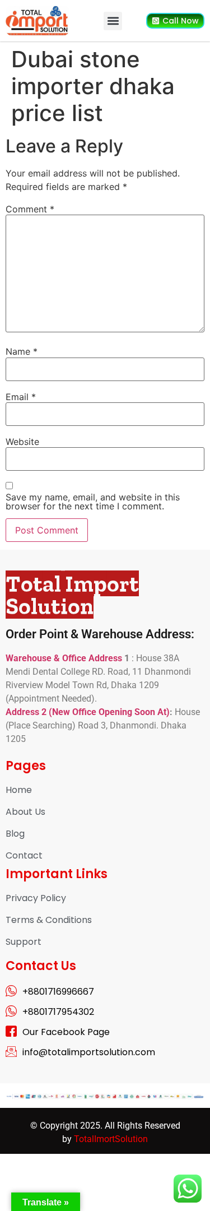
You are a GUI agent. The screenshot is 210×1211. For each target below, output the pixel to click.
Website (22, 441)
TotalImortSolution (111, 1139)
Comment (30, 209)
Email (21, 396)
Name (22, 351)
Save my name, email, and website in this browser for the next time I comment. (93, 502)
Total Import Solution (72, 594)
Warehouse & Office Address (65, 658)
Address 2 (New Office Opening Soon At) (88, 712)
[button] (113, 21)
